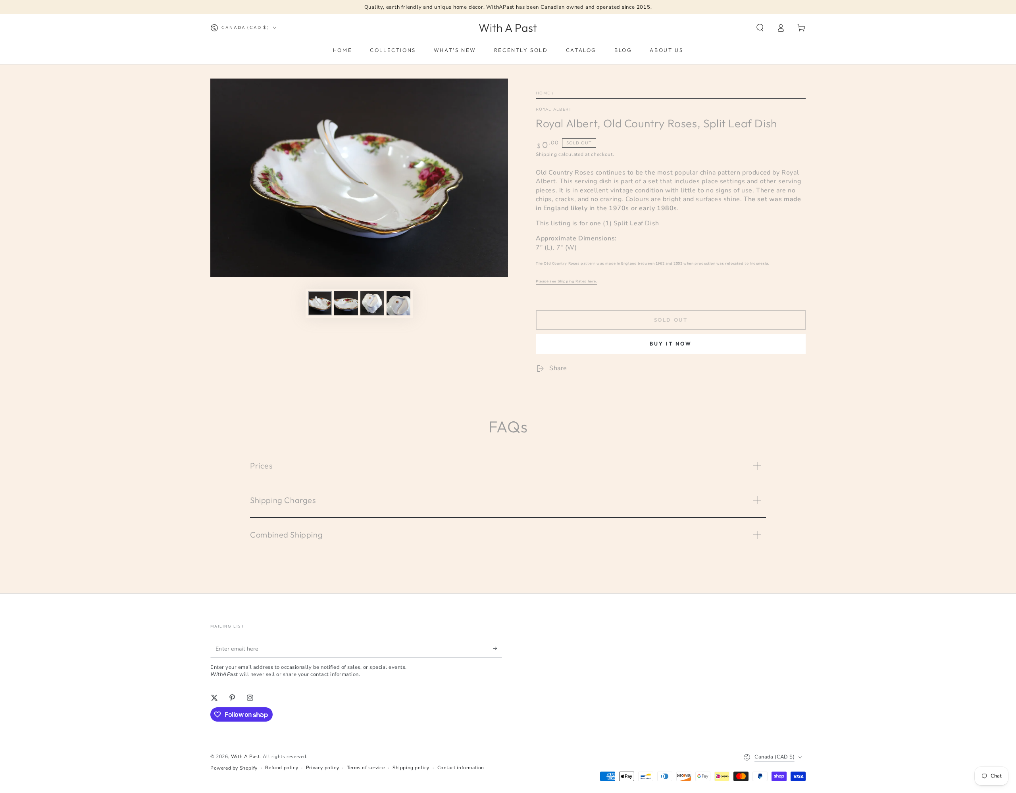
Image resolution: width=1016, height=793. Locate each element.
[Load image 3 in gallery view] (372, 303)
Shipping (546, 154)
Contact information (460, 767)
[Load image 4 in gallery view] (398, 303)
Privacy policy (322, 767)
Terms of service (366, 767)
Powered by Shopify (234, 768)
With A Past (245, 756)
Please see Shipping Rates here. (566, 281)
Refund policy (281, 767)
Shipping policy (411, 767)
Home (543, 93)
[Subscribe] (497, 648)
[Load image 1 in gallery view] (320, 303)
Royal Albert (554, 109)
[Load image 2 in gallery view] (346, 303)
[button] (760, 27)
